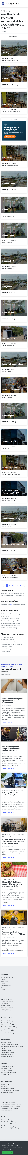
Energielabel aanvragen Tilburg (10, 625)
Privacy (3, 989)
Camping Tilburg (6, 1051)
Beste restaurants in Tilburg (9, 642)
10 (17, 585)
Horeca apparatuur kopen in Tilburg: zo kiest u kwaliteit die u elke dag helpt (13, 841)
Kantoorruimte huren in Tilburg (10, 614)
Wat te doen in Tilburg (7, 637)
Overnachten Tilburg (7, 1053)
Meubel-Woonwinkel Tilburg (9, 1045)
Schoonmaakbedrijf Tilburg (9, 1072)
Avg (2, 987)
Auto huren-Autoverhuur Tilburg (11, 1104)
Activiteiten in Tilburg (7, 640)
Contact (3, 979)
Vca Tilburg (4, 1086)
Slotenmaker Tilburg (7, 1110)
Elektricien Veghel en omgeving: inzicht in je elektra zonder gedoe (11, 749)
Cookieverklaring (6, 985)
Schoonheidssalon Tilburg (8, 1025)
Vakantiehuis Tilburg (7, 1055)
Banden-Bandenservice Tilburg (10, 1106)
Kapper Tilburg (5, 1005)
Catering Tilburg (6, 1023)
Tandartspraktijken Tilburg (9, 1027)
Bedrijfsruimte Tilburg (7, 1126)
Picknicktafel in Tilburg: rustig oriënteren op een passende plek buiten (12, 884)
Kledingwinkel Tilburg (7, 1088)
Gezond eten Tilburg (7, 1011)
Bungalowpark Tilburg (7, 1057)
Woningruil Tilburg (6, 1120)
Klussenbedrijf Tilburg (7, 1066)
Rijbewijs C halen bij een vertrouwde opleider (11, 794)
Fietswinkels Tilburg (7, 1001)
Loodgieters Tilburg (7, 1029)
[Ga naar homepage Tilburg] (10, 3)
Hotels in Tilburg (6, 649)
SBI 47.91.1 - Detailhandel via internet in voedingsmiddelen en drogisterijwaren (12, 594)
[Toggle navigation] (25, 4)
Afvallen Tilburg (5, 1009)
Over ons (3, 983)
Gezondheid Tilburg (7, 1007)
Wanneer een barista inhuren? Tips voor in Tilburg (13, 933)
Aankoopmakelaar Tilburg (9, 628)
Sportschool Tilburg (7, 1092)
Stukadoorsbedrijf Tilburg (8, 1031)
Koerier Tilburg (5, 616)
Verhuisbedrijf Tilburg (7, 1033)
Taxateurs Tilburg (6, 1070)
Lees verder (7, 722)
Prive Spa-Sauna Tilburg (8, 1122)
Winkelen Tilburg (6, 1043)
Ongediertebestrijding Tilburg (10, 1128)
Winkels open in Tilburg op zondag (11, 644)
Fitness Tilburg (5, 651)
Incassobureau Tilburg (7, 1124)
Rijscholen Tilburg (6, 999)
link (11, 605)
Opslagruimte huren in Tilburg (10, 618)
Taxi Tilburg (4, 1003)
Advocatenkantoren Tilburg (9, 1108)
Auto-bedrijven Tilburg (8, 1102)
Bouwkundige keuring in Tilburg (10, 623)
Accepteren (8, 1152)
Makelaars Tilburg (6, 1074)
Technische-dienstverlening (13, 696)
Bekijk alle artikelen (6, 674)
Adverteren (4, 981)
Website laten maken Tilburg (10, 1090)
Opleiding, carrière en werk (13, 790)
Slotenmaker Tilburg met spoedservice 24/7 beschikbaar (12, 700)
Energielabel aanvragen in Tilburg (11, 621)
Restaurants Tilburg (7, 1021)
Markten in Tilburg (6, 647)
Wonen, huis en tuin (10, 879)
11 (20, 585)
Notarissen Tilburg (6, 1068)
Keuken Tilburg (5, 1084)
